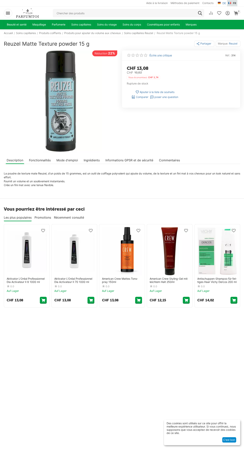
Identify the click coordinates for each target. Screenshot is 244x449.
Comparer (142, 97)
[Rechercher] (200, 13)
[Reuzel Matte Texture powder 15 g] (60, 101)
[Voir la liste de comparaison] (210, 13)
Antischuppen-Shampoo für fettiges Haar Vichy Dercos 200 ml (217, 280)
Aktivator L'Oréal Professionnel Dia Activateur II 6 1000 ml (26, 280)
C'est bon (229, 439)
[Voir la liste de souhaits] (219, 13)
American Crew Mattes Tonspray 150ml (120, 280)
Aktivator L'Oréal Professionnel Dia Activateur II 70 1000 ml (73, 280)
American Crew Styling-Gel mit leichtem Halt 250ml (169, 280)
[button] (204, 44)
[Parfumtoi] (27, 12)
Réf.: (228, 55)
